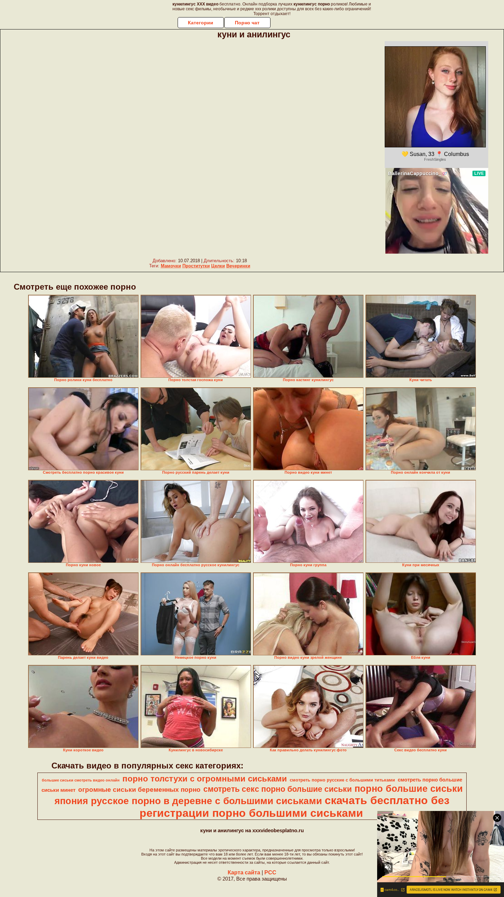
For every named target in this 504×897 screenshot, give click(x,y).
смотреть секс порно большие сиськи (277, 789)
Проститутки (196, 265)
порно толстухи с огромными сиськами (204, 778)
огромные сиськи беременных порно (139, 789)
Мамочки (171, 265)
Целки (218, 265)
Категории (200, 22)
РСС (270, 872)
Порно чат (247, 22)
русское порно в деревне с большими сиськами (206, 801)
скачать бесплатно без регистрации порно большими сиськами (294, 806)
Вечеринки (238, 265)
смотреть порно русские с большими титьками (342, 780)
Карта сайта (244, 872)
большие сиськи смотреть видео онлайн (81, 780)
